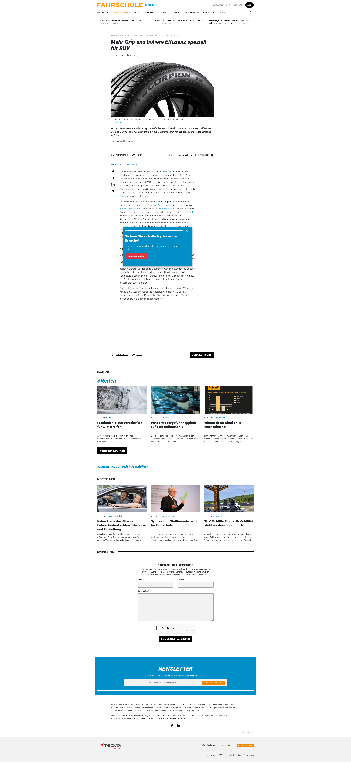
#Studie (219, 516)
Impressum (211, 755)
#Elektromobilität (135, 467)
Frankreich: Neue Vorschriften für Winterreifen (119, 425)
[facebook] (172, 725)
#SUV (115, 467)
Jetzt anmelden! (136, 256)
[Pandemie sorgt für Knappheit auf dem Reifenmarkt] (175, 400)
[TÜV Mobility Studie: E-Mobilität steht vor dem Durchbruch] (229, 498)
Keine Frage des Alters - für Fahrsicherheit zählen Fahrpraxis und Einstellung (122, 525)
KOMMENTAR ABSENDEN (175, 639)
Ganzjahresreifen (163, 208)
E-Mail (140, 580)
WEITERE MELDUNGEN (112, 450)
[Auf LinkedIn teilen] (113, 184)
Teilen (139, 155)
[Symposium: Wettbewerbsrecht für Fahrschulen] (175, 498)
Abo (249, 5)
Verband (176, 12)
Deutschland (186, 212)
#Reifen (106, 381)
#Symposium (168, 516)
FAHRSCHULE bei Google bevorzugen (191, 155)
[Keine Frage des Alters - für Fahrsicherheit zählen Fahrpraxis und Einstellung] (122, 498)
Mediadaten (209, 745)
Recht (137, 12)
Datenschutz (230, 755)
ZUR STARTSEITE (201, 354)
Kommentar (143, 591)
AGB (220, 755)
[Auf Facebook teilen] (113, 172)
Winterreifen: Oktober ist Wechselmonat (222, 425)
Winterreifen (135, 208)
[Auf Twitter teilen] (113, 178)
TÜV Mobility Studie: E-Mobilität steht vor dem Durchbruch (228, 523)
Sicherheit (125, 196)
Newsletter (217, 5)
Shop (228, 5)
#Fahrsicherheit (115, 516)
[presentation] (252, 23)
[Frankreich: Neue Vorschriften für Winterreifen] (122, 400)
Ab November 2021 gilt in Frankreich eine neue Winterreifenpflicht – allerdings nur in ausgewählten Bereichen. (119, 439)
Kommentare (122, 155)
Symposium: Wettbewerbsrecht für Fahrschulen (174, 523)
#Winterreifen (221, 418)
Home (114, 35)
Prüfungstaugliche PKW (199, 12)
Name (180, 580)
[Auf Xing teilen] (113, 190)
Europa (176, 288)
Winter (123, 208)
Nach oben (246, 732)
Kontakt (237, 5)
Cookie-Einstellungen (246, 755)
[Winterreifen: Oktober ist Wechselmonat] (229, 400)
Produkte (150, 12)
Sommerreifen (165, 205)
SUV (170, 171)
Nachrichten (122, 12)
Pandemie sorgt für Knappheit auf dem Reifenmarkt (173, 425)
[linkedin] (178, 725)
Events (163, 12)
